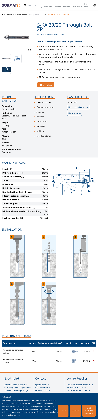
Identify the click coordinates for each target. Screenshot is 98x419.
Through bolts (20, 15)
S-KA (43, 15)
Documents (77, 6)
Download (47, 85)
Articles (66, 6)
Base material (9, 343)
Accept (63, 411)
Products (48, 6)
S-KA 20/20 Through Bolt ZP (58, 15)
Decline (75, 411)
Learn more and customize (89, 411)
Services (57, 6)
